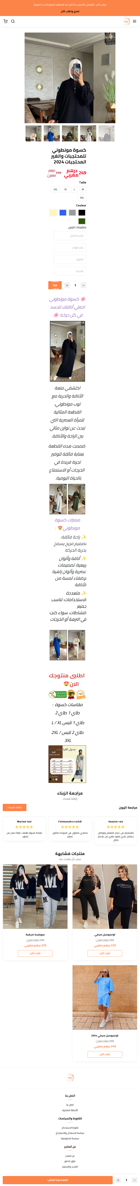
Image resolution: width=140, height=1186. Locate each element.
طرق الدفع (70, 1161)
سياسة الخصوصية (70, 1138)
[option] (70, 111)
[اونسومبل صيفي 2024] (105, 997)
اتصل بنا (70, 1105)
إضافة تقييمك (14, 807)
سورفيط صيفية (35, 934)
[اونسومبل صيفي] (105, 896)
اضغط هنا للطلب (55, 285)
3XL (82, 197)
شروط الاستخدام (70, 1128)
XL (65, 189)
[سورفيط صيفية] (35, 896)
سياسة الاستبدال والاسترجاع (70, 1133)
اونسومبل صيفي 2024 (104, 1035)
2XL (55, 189)
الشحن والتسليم (70, 1167)
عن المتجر (70, 1156)
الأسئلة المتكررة (70, 1110)
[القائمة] (134, 21)
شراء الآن (105, 953)
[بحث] (12, 21)
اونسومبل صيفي (104, 934)
